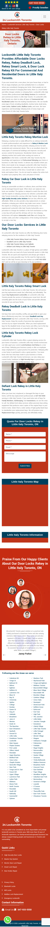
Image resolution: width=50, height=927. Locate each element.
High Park (36, 714)
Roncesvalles (38, 750)
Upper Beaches (14, 755)
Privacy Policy (9, 882)
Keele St (12, 724)
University (12, 700)
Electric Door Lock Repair (13, 863)
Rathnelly (12, 794)
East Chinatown (14, 729)
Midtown (12, 782)
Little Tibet (37, 733)
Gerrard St (13, 733)
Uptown (12, 798)
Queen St (12, 709)
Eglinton (12, 688)
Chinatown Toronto (39, 796)
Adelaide (12, 714)
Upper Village (14, 774)
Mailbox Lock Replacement (13, 894)
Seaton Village (38, 755)
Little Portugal (38, 731)
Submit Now (25, 466)
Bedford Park (13, 758)
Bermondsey (37, 779)
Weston (12, 721)
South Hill (12, 791)
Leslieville (12, 741)
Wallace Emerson (39, 762)
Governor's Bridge (39, 782)
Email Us (9, 909)
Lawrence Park (14, 777)
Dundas (12, 707)
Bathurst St (13, 683)
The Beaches (14, 726)
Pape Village (37, 772)
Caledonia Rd (14, 678)
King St (11, 712)
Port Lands (13, 748)
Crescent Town (38, 767)
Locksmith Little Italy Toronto (28, 923)
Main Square (13, 743)
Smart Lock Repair (10, 867)
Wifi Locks (7, 890)
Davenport (36, 702)
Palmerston (37, 743)
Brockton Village (39, 695)
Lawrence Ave (14, 693)
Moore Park (13, 784)
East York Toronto (39, 794)
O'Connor (36, 786)
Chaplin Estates (14, 762)
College (12, 705)
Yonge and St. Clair (16, 770)
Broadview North (39, 765)
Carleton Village (38, 697)
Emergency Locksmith (12, 898)
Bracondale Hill (38, 693)
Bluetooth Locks (9, 886)
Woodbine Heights (39, 774)
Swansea (36, 758)
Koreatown (37, 724)
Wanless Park (38, 678)
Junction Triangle (39, 721)
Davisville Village (15, 765)
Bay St (11, 697)
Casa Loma (13, 760)
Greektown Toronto (16, 738)
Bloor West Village (39, 690)
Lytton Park (13, 779)
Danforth (12, 731)
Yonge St (12, 681)
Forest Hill (13, 772)
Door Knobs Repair (10, 871)
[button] (21, 582)
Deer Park (12, 767)
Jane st (12, 719)
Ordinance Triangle (39, 741)
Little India (13, 736)
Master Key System (11, 859)
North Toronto (14, 786)
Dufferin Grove (38, 707)
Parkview (36, 789)
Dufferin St (13, 690)
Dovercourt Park (38, 705)
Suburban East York (40, 777)
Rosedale (12, 789)
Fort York (36, 712)
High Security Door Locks (13, 855)
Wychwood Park (39, 681)
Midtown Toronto (39, 685)
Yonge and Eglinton (40, 683)
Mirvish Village (38, 736)
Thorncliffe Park (38, 791)
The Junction (37, 717)
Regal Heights (38, 748)
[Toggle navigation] (44, 16)
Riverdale (12, 753)
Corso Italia (37, 700)
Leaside (36, 784)
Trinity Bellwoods (39, 760)
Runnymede (37, 753)
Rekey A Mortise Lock (40, 143)
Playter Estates (14, 746)
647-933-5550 (36, 3)
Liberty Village (38, 726)
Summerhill (13, 796)
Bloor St (12, 695)
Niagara (36, 738)
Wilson (11, 685)
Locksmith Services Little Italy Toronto (21, 25)
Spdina (11, 702)
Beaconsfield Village (40, 688)
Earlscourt (36, 709)
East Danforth (38, 770)
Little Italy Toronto (39, 729)
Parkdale (36, 746)
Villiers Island (14, 750)
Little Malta (37, 719)
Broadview (13, 717)
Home (4, 25)
